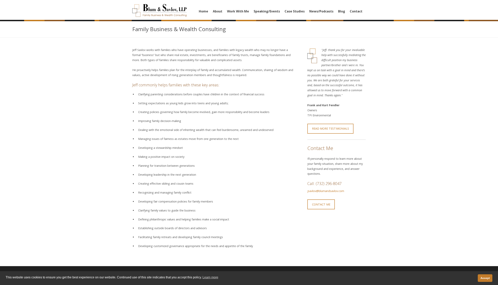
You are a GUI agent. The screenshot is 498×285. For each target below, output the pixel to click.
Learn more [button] (210, 277)
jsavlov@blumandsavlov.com (325, 191)
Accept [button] (485, 278)
